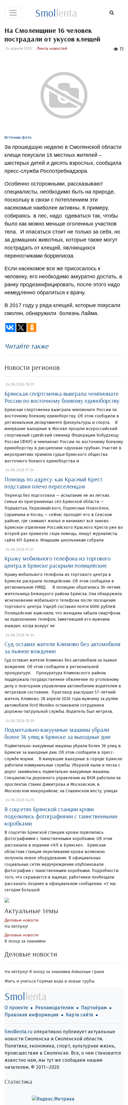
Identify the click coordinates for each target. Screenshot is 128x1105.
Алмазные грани (87, 971)
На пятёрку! (16, 926)
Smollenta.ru (18, 1031)
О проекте (16, 1007)
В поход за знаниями (25, 941)
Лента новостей (52, 48)
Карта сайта (79, 1015)
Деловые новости (21, 920)
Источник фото (18, 137)
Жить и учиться (20, 981)
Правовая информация (31, 1015)
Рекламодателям (54, 1007)
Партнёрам (94, 1007)
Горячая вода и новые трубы (65, 981)
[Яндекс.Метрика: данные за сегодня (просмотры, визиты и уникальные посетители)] (53, 1099)
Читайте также (26, 345)
